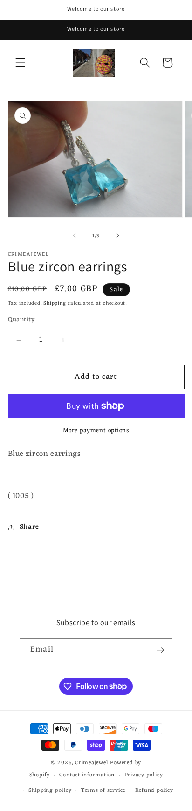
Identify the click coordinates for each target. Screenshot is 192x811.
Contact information (87, 775)
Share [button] (29, 527)
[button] (20, 62)
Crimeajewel (91, 763)
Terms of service (103, 790)
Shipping (54, 303)
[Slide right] (117, 236)
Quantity (21, 320)
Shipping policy (50, 790)
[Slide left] (74, 236)
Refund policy (154, 790)
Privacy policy (143, 775)
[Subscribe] (160, 650)
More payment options (96, 430)
